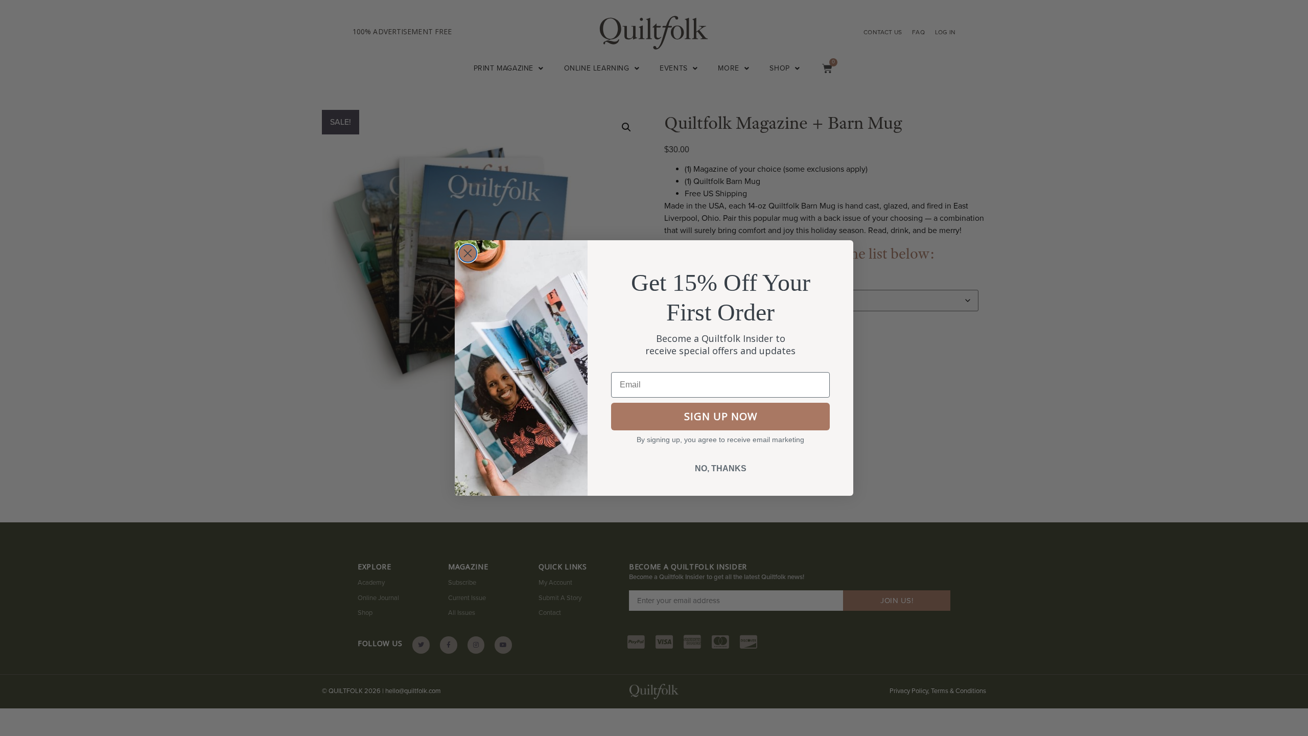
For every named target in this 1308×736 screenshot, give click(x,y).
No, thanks (720, 468)
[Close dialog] (468, 253)
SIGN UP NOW (720, 416)
